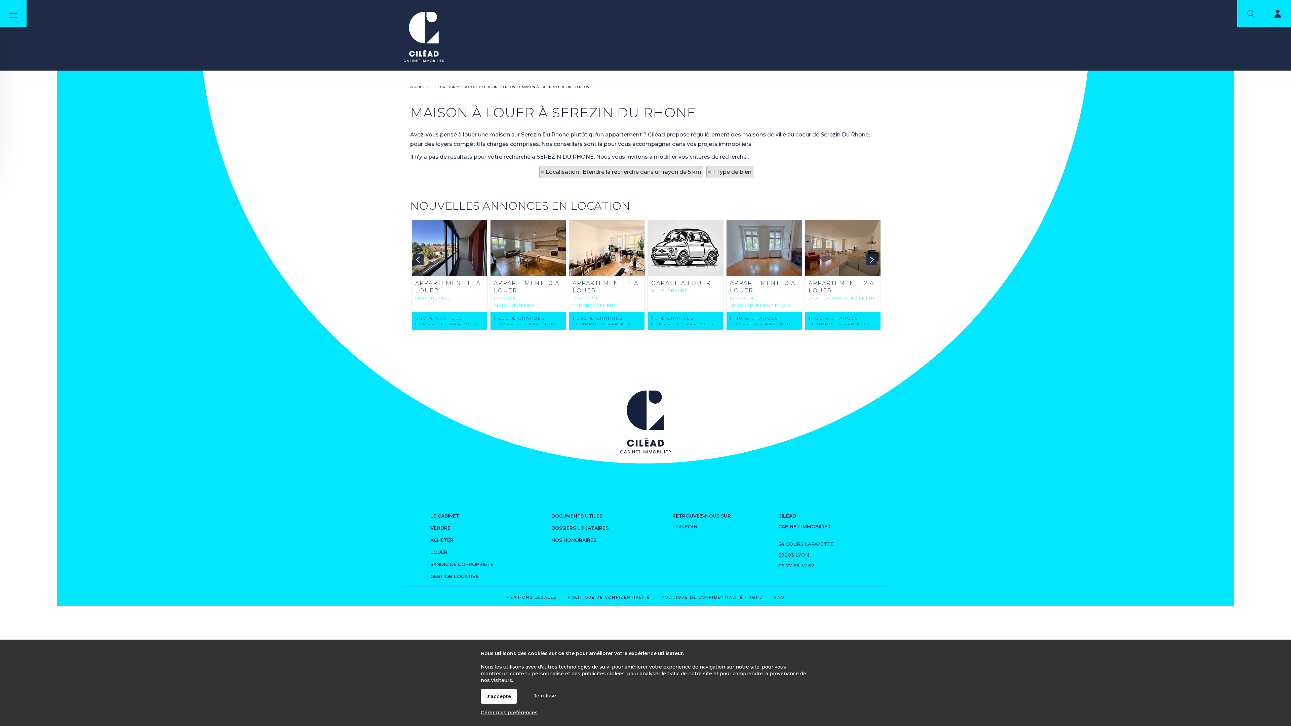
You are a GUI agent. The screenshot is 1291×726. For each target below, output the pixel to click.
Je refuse (545, 696)
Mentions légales (531, 597)
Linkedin (685, 527)
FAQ (779, 597)
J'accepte (499, 696)
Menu (13, 13)
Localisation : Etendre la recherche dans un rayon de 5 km (623, 172)
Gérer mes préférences (509, 713)
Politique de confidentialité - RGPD (712, 597)
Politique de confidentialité (609, 597)
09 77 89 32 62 (796, 566)
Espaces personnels (1273, 15)
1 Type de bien (732, 172)
